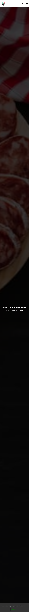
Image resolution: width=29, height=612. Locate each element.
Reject (12, 607)
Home (7, 310)
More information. (20, 607)
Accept (13, 609)
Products (14, 310)
